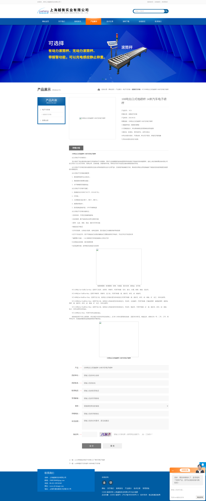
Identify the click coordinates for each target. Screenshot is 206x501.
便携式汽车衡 (47, 114)
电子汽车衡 (126, 89)
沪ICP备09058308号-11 (130, 495)
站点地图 (134, 492)
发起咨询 (200, 497)
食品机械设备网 (154, 495)
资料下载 (126, 21)
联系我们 (165, 2)
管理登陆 (146, 488)
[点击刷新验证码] (105, 434)
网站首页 (45, 21)
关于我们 (61, 21)
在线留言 (157, 2)
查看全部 (45, 120)
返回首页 (150, 2)
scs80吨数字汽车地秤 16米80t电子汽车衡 (87, 463)
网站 (103, 488)
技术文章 (110, 21)
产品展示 (93, 21)
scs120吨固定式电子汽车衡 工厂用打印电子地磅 (90, 460)
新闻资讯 (77, 21)
